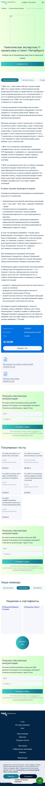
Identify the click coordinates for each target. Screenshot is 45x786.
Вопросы (22, 752)
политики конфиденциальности (22, 435)
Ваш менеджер (8, 588)
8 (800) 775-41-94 (28, 2)
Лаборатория (23, 588)
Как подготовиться (28, 80)
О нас (22, 722)
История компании (22, 725)
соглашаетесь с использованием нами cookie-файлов (21, 771)
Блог (22, 728)
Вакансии (22, 737)
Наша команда (22, 734)
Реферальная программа (22, 749)
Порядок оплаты (22, 740)
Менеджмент (37, 588)
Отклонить (28, 776)
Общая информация (9, 80)
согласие (34, 431)
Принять (11, 776)
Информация (22, 758)
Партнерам (22, 746)
